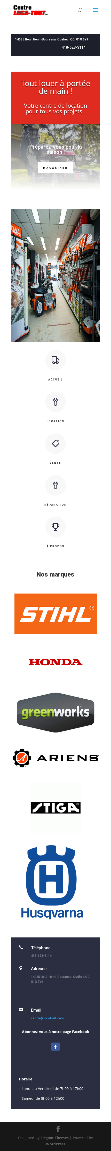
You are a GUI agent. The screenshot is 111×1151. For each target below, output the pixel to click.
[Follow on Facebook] (55, 1047)
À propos (56, 546)
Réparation (55, 504)
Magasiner (55, 167)
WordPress (55, 1143)
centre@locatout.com (47, 1018)
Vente (55, 463)
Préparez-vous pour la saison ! (55, 149)
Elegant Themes (55, 1137)
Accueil (55, 379)
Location (55, 421)
